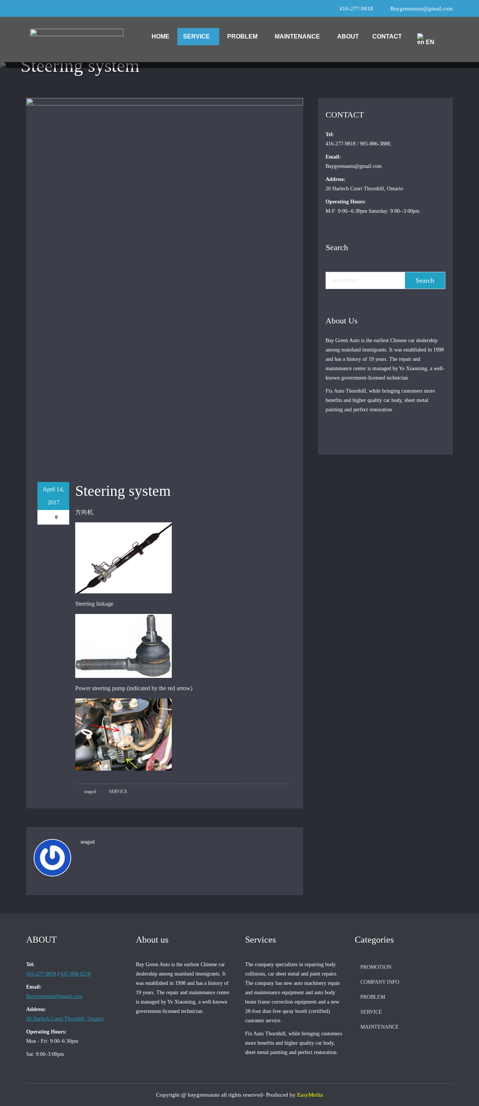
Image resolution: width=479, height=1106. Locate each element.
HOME (161, 36)
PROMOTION (375, 967)
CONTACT (387, 36)
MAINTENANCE (297, 36)
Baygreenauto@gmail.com (421, 9)
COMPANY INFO (379, 982)
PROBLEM (242, 36)
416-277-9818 (356, 9)
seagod (89, 791)
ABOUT (348, 36)
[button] (198, 36)
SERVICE (196, 36)
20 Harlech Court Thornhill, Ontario (65, 1018)
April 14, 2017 (53, 496)
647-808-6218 (76, 974)
